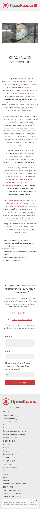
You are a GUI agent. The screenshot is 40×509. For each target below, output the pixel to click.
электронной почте (22, 320)
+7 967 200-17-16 (20, 313)
